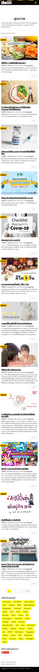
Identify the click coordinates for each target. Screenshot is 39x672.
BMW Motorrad (29, 605)
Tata (20, 635)
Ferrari (5, 612)
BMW (19, 605)
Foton (18, 612)
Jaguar (20, 615)
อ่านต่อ (33, 76)
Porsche (21, 628)
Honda (25, 612)
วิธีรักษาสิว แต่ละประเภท (11, 369)
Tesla (4, 639)
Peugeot (13, 628)
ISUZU (13, 615)
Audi (4, 605)
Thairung (12, 639)
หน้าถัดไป (27, 591)
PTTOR (10, 632)
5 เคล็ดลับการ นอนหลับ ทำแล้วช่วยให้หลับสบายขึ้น (18, 415)
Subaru (5, 635)
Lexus (27, 618)
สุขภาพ (3, 39)
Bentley (11, 605)
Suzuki (13, 635)
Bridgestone (7, 608)
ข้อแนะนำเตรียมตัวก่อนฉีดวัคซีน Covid (17, 198)
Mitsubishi (31, 625)
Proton (30, 628)
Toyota (21, 639)
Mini (22, 625)
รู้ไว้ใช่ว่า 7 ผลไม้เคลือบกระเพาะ (13, 62)
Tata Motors (28, 635)
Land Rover (18, 618)
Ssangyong (29, 632)
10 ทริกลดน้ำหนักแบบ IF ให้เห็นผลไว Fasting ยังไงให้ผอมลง (15, 108)
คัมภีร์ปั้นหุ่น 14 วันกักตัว (10, 520)
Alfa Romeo (7, 602)
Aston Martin (28, 602)
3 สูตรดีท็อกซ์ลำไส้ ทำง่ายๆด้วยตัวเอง (16, 323)
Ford (11, 612)
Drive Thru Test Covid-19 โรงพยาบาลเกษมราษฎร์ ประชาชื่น (17, 565)
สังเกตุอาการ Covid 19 (10, 240)
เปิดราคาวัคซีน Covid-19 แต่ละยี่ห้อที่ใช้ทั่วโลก (18, 152)
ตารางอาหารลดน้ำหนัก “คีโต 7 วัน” (15, 284)
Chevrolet (17, 608)
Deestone (27, 608)
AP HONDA (17, 602)
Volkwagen (29, 639)
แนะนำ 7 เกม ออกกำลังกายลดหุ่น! (15, 468)
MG (17, 625)
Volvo (4, 642)
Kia (27, 615)
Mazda (14, 622)
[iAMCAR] (6, 2)
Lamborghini (7, 618)
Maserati (5, 622)
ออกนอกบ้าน (29, 65)
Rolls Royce (19, 632)
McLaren (22, 622)
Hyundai (5, 615)
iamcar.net (16, 668)
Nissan (5, 628)
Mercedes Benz (8, 625)
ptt (4, 632)
